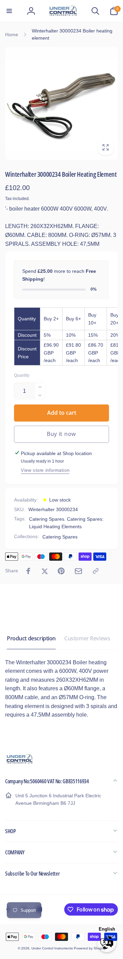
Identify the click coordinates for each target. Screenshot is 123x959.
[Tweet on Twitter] (44, 571)
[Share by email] (78, 571)
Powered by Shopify (90, 948)
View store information (45, 470)
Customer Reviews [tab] (87, 638)
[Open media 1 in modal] (61, 103)
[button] (9, 10)
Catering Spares (60, 537)
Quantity (21, 375)
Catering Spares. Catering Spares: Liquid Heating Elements (66, 522)
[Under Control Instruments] (19, 763)
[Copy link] (95, 571)
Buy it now (61, 434)
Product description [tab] (31, 638)
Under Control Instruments (52, 948)
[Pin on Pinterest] (61, 571)
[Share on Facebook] (28, 571)
